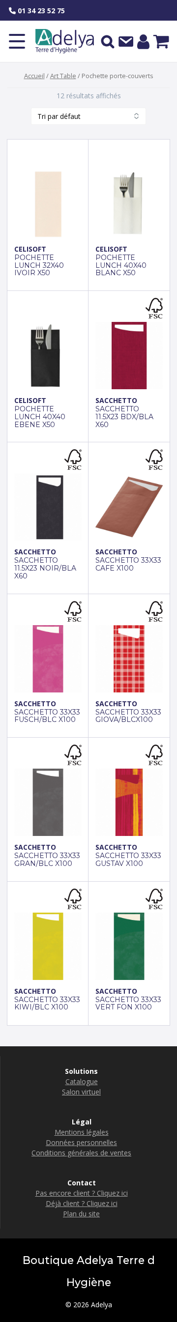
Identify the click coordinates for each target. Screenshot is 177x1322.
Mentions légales (82, 1132)
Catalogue (81, 1081)
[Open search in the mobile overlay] (108, 41)
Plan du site (81, 1213)
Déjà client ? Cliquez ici (82, 1203)
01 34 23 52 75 (40, 10)
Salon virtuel (81, 1091)
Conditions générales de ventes (81, 1152)
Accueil (34, 75)
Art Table (63, 75)
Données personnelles (81, 1142)
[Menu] (17, 41)
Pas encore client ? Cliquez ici (81, 1193)
